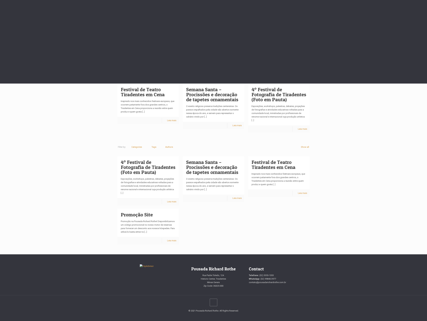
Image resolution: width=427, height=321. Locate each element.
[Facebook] (211, 315)
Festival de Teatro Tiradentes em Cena (143, 91)
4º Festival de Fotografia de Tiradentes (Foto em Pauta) (279, 94)
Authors (169, 147)
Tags (154, 147)
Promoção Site (137, 215)
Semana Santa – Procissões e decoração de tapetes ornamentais (212, 94)
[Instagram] (216, 315)
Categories (136, 147)
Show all (305, 147)
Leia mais (171, 120)
